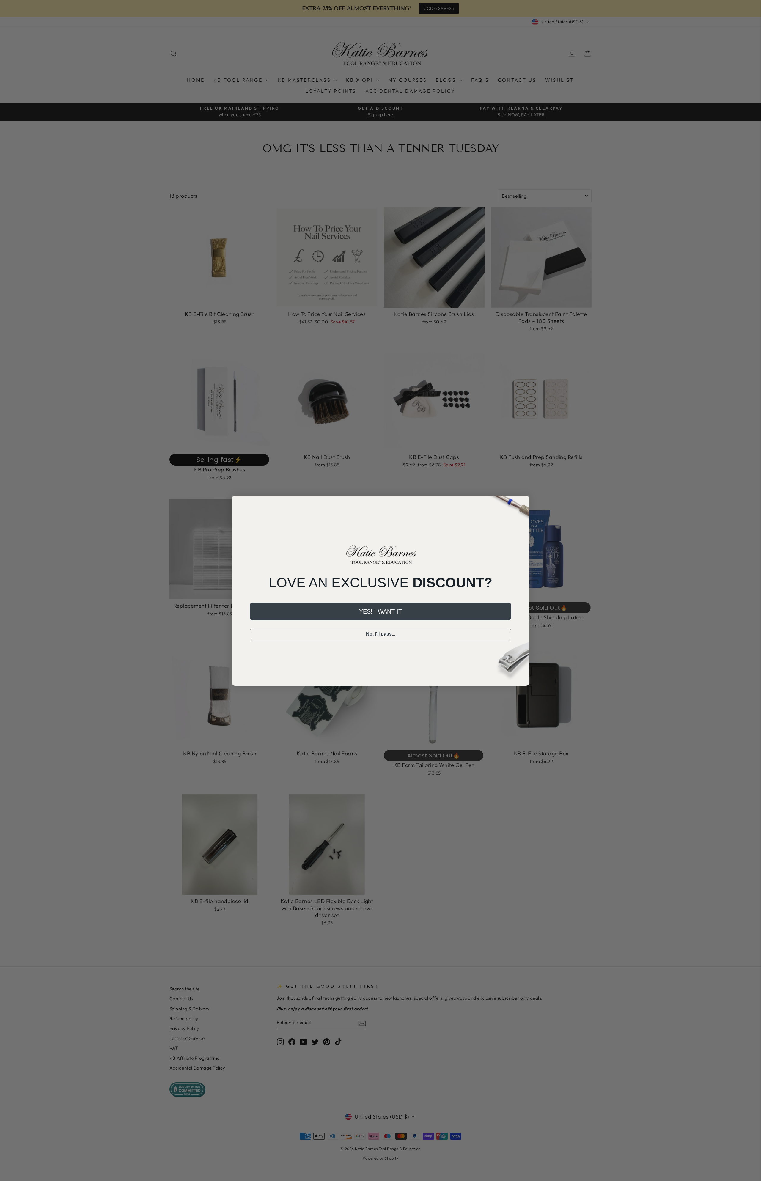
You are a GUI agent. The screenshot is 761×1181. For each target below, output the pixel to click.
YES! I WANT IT (380, 611)
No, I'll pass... (380, 633)
